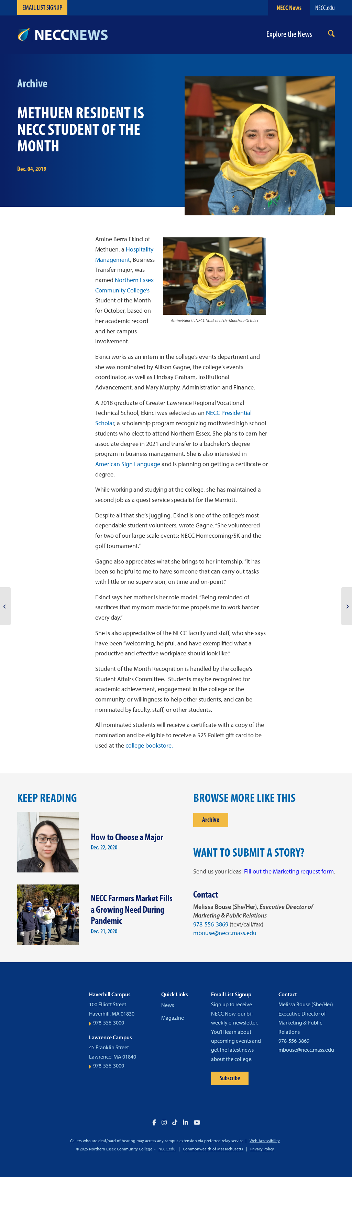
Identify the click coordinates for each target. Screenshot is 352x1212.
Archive (210, 820)
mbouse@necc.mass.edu (224, 933)
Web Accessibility (265, 1140)
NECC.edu (325, 8)
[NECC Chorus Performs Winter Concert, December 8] (346, 606)
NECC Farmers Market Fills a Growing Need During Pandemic (132, 909)
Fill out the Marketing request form (289, 871)
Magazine (172, 1018)
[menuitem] (331, 35)
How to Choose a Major (127, 837)
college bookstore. (149, 745)
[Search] (331, 35)
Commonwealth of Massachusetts (213, 1149)
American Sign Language (127, 464)
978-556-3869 (210, 924)
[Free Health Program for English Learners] (5, 606)
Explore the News (289, 34)
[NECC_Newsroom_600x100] (62, 34)
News (167, 1005)
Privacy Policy (262, 1149)
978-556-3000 (108, 1022)
